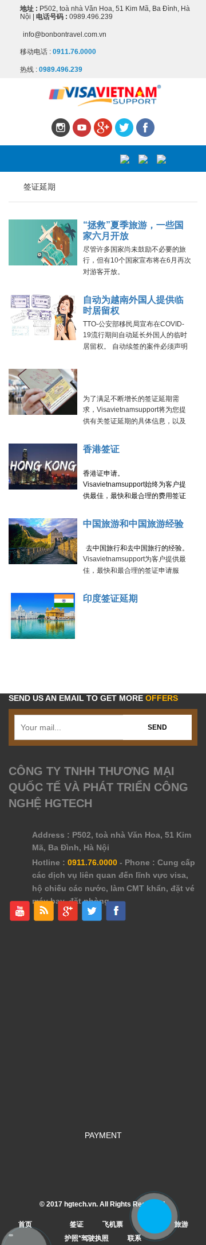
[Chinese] (161, 159)
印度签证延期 (110, 598)
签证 (77, 1224)
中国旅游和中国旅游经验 (133, 524)
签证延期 (39, 186)
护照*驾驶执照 (87, 1238)
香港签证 (101, 449)
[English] (142, 159)
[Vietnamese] (124, 159)
